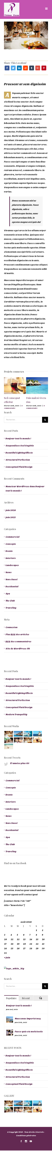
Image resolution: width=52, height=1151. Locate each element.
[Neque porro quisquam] (8, 734)
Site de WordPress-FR (18, 648)
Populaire (11, 998)
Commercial (12, 537)
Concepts (11, 544)
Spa (8, 593)
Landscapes (12, 565)
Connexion (11, 627)
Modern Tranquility (16, 714)
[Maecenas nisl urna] (27, 740)
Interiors (11, 558)
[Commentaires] (40, 998)
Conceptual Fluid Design (19, 467)
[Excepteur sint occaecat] (27, 734)
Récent (26, 998)
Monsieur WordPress (17, 486)
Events (9, 551)
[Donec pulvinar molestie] (8, 740)
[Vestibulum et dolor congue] (18, 740)
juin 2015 (11, 517)
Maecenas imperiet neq (28, 1018)
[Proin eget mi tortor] (8, 746)
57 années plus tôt (19, 763)
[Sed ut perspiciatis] (18, 734)
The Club (10, 600)
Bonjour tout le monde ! (18, 438)
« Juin (7, 957)
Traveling (11, 608)
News (9, 572)
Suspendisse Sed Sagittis (20, 445)
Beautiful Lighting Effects (19, 452)
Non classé (12, 579)
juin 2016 (11, 510)
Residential (12, 586)
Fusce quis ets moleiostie (29, 1031)
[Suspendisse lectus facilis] (37, 734)
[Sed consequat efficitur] (37, 740)
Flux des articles (17, 634)
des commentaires (18, 641)
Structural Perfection (18, 460)
